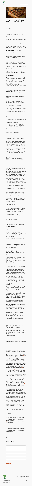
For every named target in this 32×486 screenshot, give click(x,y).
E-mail (7, 455)
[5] (23, 355)
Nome (7, 452)
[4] (6, 419)
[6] (22, 367)
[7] (14, 369)
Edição (11, 24)
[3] (6, 417)
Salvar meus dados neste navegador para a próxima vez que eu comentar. (15, 461)
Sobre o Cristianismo (15, 24)
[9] (24, 383)
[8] (6, 428)
